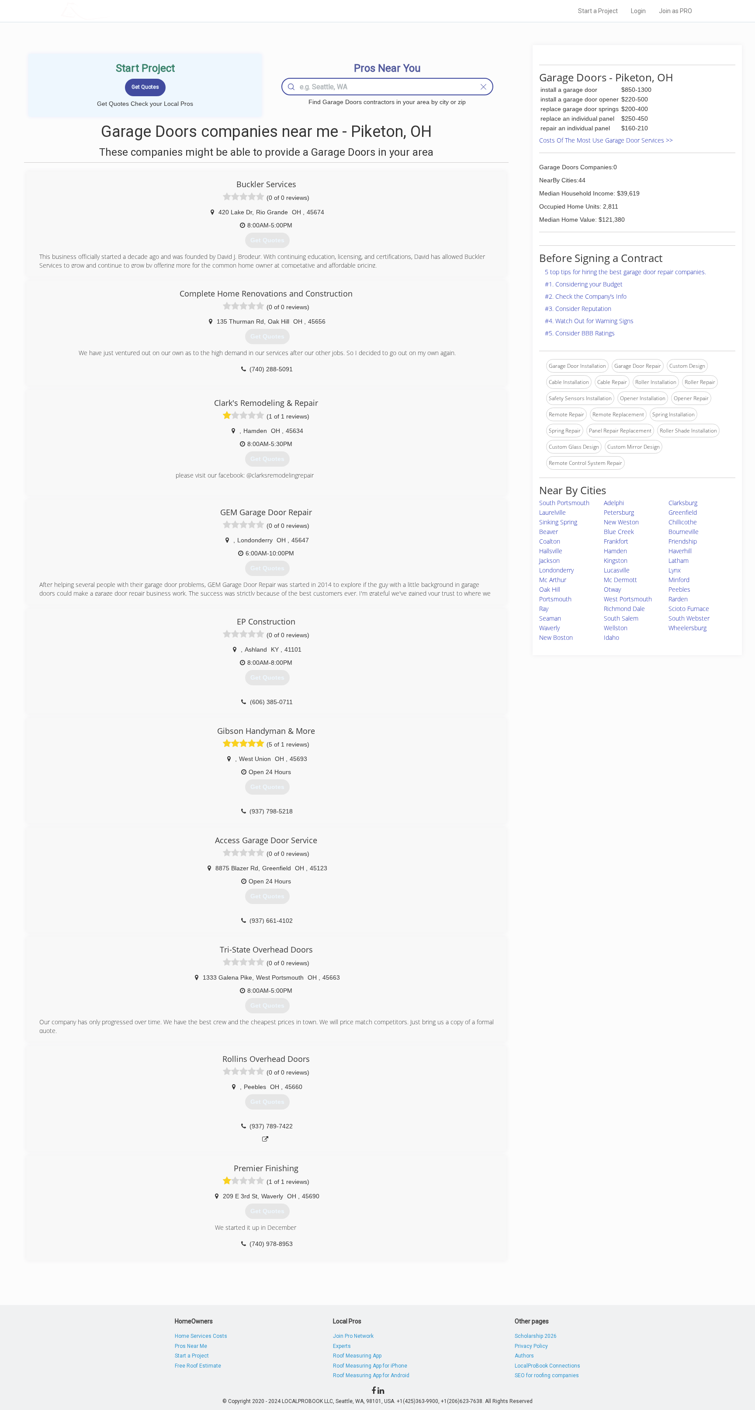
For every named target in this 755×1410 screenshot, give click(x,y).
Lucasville (617, 570)
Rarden (678, 599)
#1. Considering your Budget (584, 284)
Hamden (615, 551)
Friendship (682, 541)
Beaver (548, 531)
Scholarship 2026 (536, 1336)
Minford (678, 580)
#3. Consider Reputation (578, 308)
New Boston (556, 637)
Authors (524, 1356)
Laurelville (552, 512)
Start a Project (598, 10)
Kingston (615, 560)
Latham (678, 560)
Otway (612, 589)
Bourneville (683, 531)
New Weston (621, 522)
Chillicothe (682, 522)
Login (638, 10)
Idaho (611, 637)
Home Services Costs (201, 1336)
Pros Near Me (191, 1346)
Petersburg (619, 512)
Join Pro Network (353, 1336)
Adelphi (614, 503)
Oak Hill (549, 589)
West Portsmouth (628, 599)
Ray (543, 608)
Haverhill (680, 551)
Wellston (615, 628)
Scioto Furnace (688, 608)
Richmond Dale (624, 608)
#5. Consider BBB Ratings (580, 333)
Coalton (549, 541)
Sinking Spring (558, 522)
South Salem (621, 618)
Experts (342, 1346)
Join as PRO (675, 10)
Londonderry (556, 570)
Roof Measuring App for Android (371, 1375)
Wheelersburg (687, 628)
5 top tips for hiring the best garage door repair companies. (625, 272)
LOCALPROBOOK (111, 10)
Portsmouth (555, 599)
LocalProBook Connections (547, 1366)
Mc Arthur (552, 580)
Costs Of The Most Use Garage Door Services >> (606, 140)
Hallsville (550, 551)
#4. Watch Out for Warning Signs (589, 321)
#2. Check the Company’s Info (586, 296)
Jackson (549, 560)
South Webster (689, 618)
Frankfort (616, 541)
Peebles (679, 589)
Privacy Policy (531, 1346)
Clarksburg (682, 503)
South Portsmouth (564, 503)
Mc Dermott (620, 580)
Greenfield (682, 512)
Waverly (549, 628)
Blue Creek (619, 531)
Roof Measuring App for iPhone (370, 1366)
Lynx (674, 570)
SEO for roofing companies (547, 1375)
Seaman (550, 618)
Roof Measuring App (357, 1356)
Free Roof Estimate (198, 1366)
